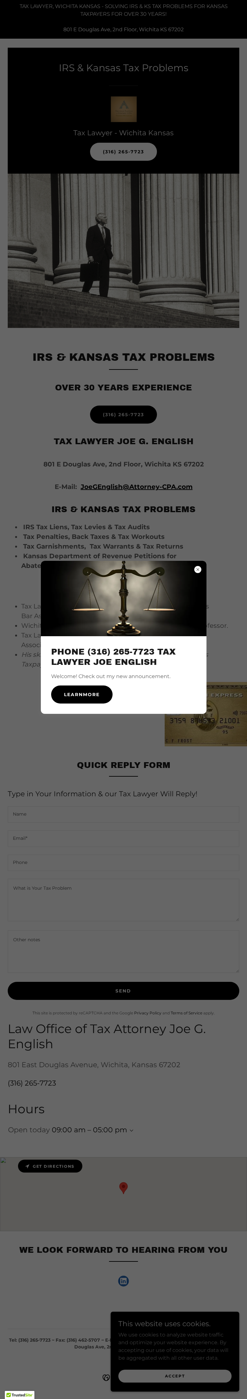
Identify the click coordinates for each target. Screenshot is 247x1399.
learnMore (82, 694)
